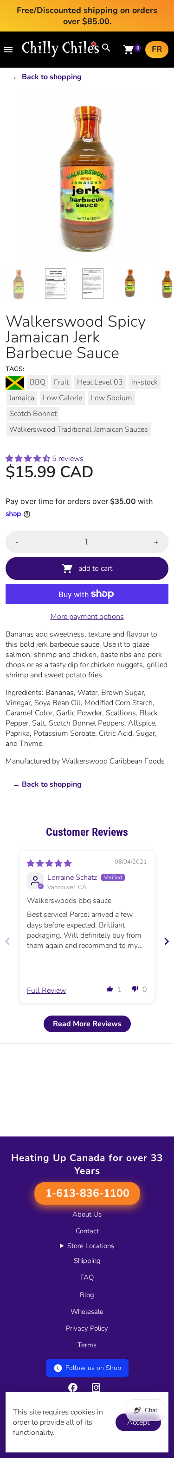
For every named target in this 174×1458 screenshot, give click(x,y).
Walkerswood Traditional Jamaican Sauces (78, 429)
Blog (87, 1295)
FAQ (87, 1277)
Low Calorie (62, 398)
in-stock (144, 382)
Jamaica (21, 398)
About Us (87, 1214)
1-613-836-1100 (87, 1193)
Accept (138, 1422)
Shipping (87, 1260)
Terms (87, 1345)
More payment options (87, 617)
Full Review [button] (46, 990)
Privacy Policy (87, 1328)
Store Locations (90, 1245)
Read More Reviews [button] (87, 1024)
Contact (87, 1231)
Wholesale (87, 1311)
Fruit (61, 382)
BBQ (37, 382)
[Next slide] (166, 941)
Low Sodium (111, 398)
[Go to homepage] (60, 55)
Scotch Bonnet (33, 414)
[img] (49, 863)
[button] (29, 459)
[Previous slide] (7, 941)
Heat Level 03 (100, 382)
